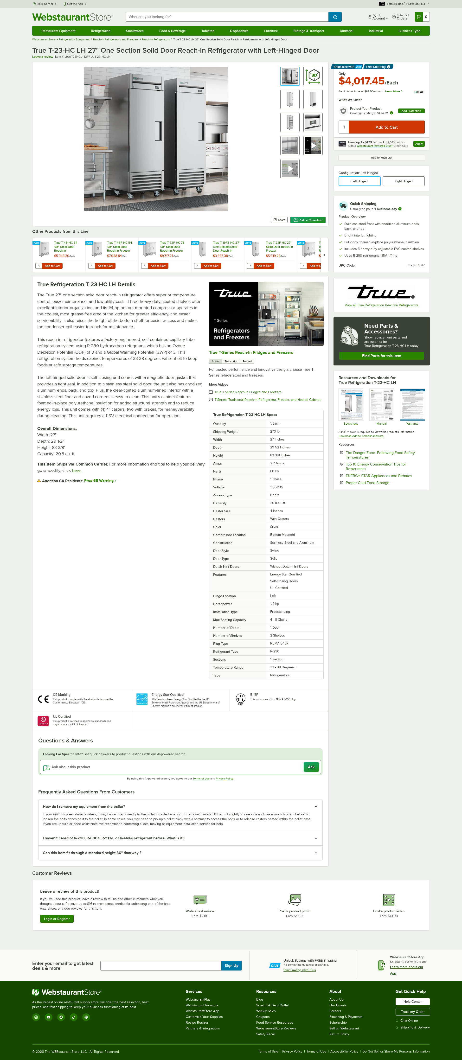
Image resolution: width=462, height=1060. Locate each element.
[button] (290, 76)
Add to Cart (52, 266)
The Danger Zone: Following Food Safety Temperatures (380, 455)
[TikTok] (73, 1017)
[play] (266, 314)
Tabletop (207, 31)
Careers (335, 1011)
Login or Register (57, 919)
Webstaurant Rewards (202, 1005)
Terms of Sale (268, 1051)
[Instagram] (36, 1017)
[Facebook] (61, 1017)
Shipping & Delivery (415, 1027)
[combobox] (227, 17)
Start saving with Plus (299, 970)
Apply (420, 144)
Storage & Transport (309, 31)
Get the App (75, 4)
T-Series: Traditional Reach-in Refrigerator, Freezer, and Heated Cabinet (268, 400)
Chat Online (409, 1020)
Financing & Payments (345, 1017)
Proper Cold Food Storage (382, 482)
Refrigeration (100, 31)
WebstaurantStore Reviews (276, 1028)
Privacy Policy (224, 778)
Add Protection (411, 111)
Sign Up (231, 966)
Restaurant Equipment (58, 31)
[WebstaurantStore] (92, 992)
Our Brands (338, 1005)
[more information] (400, 209)
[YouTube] (48, 1017)
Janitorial (346, 31)
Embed (247, 361)
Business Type (409, 31)
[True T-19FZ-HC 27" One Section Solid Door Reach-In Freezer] (217, 255)
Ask (311, 767)
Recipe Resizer (197, 1022)
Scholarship (338, 1022)
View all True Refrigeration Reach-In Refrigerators (381, 305)
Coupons (263, 1017)
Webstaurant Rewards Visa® (375, 145)
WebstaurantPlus (198, 999)
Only (342, 74)
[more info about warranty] (391, 113)
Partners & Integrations (203, 1028)
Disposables (239, 31)
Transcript (231, 361)
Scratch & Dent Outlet (272, 1005)
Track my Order (413, 1012)
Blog (259, 999)
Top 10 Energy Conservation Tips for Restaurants (376, 466)
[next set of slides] (324, 255)
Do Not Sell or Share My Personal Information (396, 1051)
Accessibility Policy (344, 1051)
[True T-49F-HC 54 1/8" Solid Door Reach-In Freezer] (111, 255)
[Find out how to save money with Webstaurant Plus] (36, 243)
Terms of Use (201, 778)
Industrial (376, 31)
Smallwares (135, 31)
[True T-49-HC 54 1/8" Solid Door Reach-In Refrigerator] (58, 255)
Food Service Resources (274, 1022)
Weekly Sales (266, 1011)
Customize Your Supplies (204, 1017)
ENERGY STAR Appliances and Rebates (385, 475)
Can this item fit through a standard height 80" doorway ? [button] (92, 853)
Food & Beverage (172, 31)
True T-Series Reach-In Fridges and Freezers (251, 352)
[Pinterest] (86, 1017)
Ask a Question (310, 220)
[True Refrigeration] (382, 291)
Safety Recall (265, 1034)
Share (281, 220)
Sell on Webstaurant (344, 1028)
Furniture (271, 31)
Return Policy (339, 1034)
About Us (336, 999)
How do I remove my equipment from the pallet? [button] (84, 807)
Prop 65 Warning (99, 481)
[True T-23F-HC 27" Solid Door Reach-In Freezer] (270, 255)
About (216, 361)
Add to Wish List (381, 157)
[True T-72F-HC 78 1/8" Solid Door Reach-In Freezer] (164, 255)
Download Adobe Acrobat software (361, 436)
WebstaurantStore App (202, 1011)
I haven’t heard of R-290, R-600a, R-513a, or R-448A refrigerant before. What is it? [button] (113, 838)
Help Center (45, 4)
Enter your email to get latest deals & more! (62, 966)
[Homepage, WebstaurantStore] (72, 17)
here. (77, 470)
